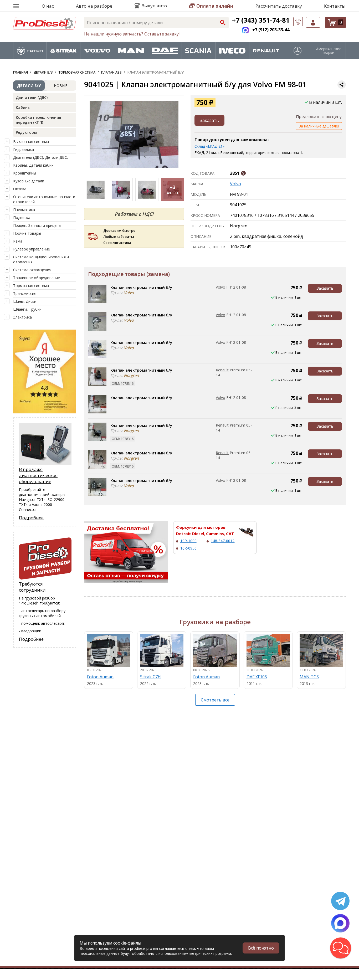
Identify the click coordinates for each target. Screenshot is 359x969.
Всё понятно (261, 948)
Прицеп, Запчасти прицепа (37, 225)
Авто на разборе (94, 6)
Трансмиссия (24, 293)
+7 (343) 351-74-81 (260, 20)
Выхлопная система (31, 141)
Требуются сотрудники (32, 587)
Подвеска (21, 217)
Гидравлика (23, 149)
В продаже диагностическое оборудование (38, 475)
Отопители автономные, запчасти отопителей (44, 199)
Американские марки (328, 50)
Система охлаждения (32, 269)
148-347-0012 (222, 540)
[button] (340, 947)
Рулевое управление (31, 249)
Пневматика (24, 209)
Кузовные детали (28, 180)
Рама (17, 241)
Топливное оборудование (36, 277)
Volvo (235, 184)
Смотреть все (215, 700)
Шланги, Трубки (27, 309)
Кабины (23, 107)
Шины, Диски (24, 301)
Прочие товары (27, 233)
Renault (222, 369)
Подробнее (31, 518)
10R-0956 (188, 548)
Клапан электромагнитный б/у (141, 287)
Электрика (22, 317)
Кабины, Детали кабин (33, 165)
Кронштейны (24, 173)
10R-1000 (188, 540)
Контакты (335, 6)
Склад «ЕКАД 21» (209, 146)
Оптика (19, 188)
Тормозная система (31, 285)
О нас (48, 6)
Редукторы (26, 132)
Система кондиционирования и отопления (41, 259)
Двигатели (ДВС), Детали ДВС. (40, 157)
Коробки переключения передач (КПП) (38, 120)
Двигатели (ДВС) (32, 97)
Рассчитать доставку (278, 6)
